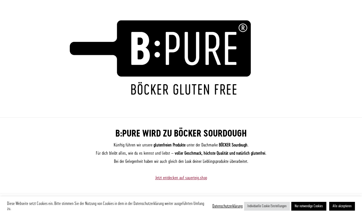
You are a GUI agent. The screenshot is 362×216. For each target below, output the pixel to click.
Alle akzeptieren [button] (342, 206)
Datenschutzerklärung (227, 206)
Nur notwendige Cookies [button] (309, 206)
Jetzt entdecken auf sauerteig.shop (181, 178)
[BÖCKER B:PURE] (181, 102)
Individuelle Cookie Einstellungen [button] (266, 206)
